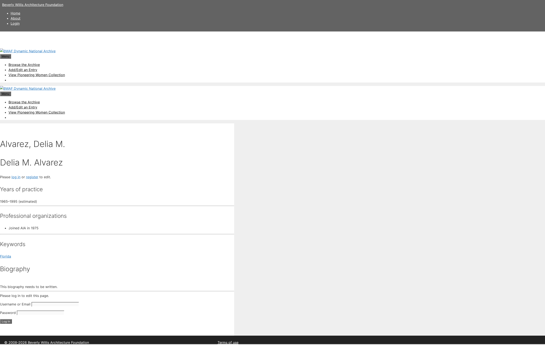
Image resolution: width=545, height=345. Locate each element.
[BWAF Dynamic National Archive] (28, 51)
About (15, 18)
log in (15, 177)
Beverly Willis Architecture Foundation (32, 5)
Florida (5, 256)
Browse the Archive (24, 65)
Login (15, 23)
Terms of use (228, 342)
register (32, 177)
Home (15, 13)
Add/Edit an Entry (23, 70)
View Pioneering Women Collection (37, 75)
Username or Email (15, 304)
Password (8, 313)
